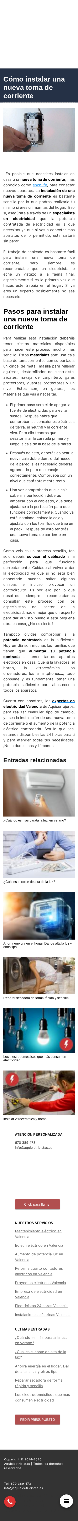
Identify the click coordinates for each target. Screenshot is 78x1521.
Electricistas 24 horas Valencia (41, 1306)
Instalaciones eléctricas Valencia (43, 1314)
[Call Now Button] (10, 1502)
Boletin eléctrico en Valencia (39, 1245)
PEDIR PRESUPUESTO (37, 1419)
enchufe (40, 185)
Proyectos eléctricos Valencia (40, 1283)
